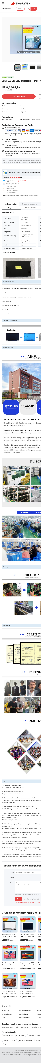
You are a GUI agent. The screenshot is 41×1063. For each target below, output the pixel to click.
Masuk (5, 195)
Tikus (3, 1017)
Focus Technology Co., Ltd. (31, 1050)
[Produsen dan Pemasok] (20, 3)
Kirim (18, 899)
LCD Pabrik (6, 1036)
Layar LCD (35, 14)
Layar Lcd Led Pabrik (25, 1040)
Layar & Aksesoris (25, 14)
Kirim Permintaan (19, 96)
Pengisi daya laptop (25, 1011)
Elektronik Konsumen (13, 14)
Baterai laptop (6, 1011)
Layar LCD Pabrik (19, 1036)
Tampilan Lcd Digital (9, 1040)
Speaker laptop (23, 1014)
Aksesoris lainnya (24, 1017)
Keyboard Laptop (7, 1014)
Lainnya (4, 1044)
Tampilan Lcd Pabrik (34, 1036)
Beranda (4, 14)
